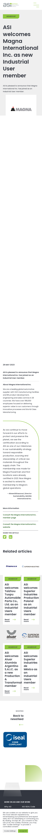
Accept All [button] (23, 831)
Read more (7, 620)
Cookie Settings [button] (10, 831)
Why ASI (7, 806)
